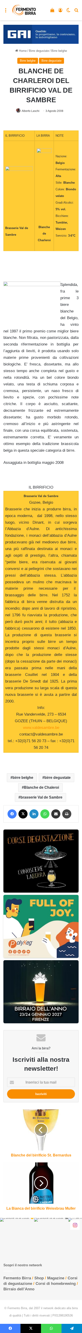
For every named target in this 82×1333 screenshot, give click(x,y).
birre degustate (57, 778)
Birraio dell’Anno (18, 1289)
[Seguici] (74, 1225)
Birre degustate (39, 51)
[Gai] (41, 34)
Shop (39, 1278)
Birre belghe (59, 51)
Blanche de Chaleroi (41, 787)
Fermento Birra (17, 1278)
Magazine (55, 1278)
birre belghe (23, 778)
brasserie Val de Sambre (41, 797)
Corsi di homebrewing (56, 1283)
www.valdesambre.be (41, 727)
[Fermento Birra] (24, 10)
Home (22, 51)
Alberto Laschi (30, 111)
